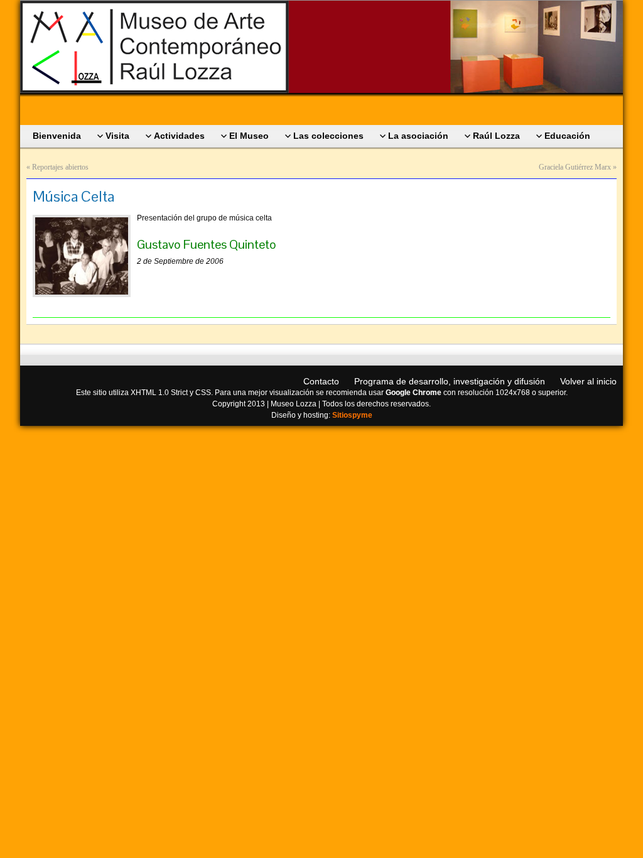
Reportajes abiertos (60, 167)
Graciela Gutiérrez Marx (575, 167)
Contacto (321, 381)
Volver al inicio (588, 381)
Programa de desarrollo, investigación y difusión (449, 381)
